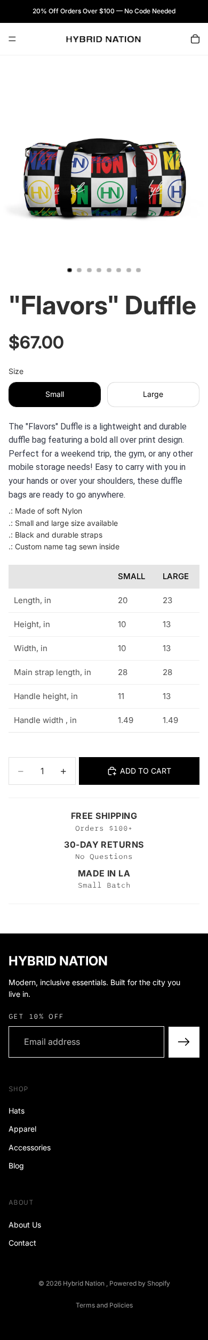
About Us (25, 1224)
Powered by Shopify (139, 1283)
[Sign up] (184, 1041)
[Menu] (12, 39)
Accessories (30, 1146)
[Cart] (195, 39)
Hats (17, 1110)
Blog (16, 1165)
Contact (22, 1242)
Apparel (22, 1128)
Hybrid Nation (84, 1283)
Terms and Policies (104, 1305)
